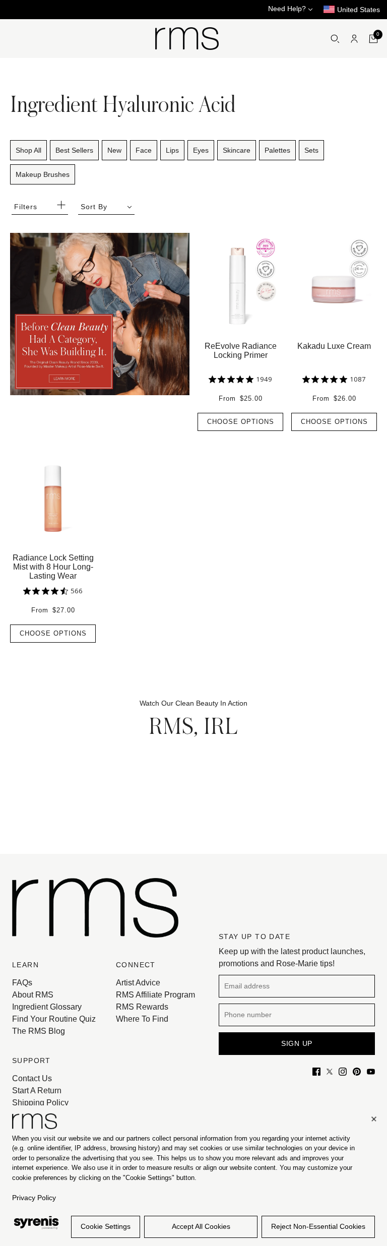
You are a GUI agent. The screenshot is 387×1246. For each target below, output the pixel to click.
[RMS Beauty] (187, 38)
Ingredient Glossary (47, 1007)
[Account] (354, 38)
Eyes (201, 150)
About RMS (32, 994)
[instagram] (343, 1071)
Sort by (94, 207)
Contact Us (32, 1078)
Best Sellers (74, 150)
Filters (25, 207)
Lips (172, 150)
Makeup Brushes (43, 174)
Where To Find (142, 1019)
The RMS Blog (38, 1031)
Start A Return (36, 1090)
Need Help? (288, 9)
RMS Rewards (142, 1007)
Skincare (236, 150)
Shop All (28, 150)
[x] (329, 1071)
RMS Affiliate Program (155, 994)
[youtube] (371, 1071)
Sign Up (296, 1043)
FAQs (22, 982)
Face (144, 150)
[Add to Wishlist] (278, 238)
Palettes (277, 150)
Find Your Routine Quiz (54, 1019)
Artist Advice (138, 982)
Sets (311, 150)
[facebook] (316, 1071)
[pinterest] (357, 1071)
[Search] (335, 38)
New (114, 150)
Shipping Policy (40, 1102)
